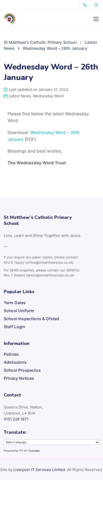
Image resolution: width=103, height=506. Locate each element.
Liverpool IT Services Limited (39, 469)
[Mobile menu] (96, 19)
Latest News (20, 96)
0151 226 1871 (16, 419)
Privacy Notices (19, 378)
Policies (11, 354)
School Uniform (19, 310)
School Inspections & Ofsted (31, 318)
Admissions (15, 362)
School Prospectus (22, 370)
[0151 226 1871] (86, 5)
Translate (34, 450)
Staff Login (14, 326)
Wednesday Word (48, 96)
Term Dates (15, 302)
